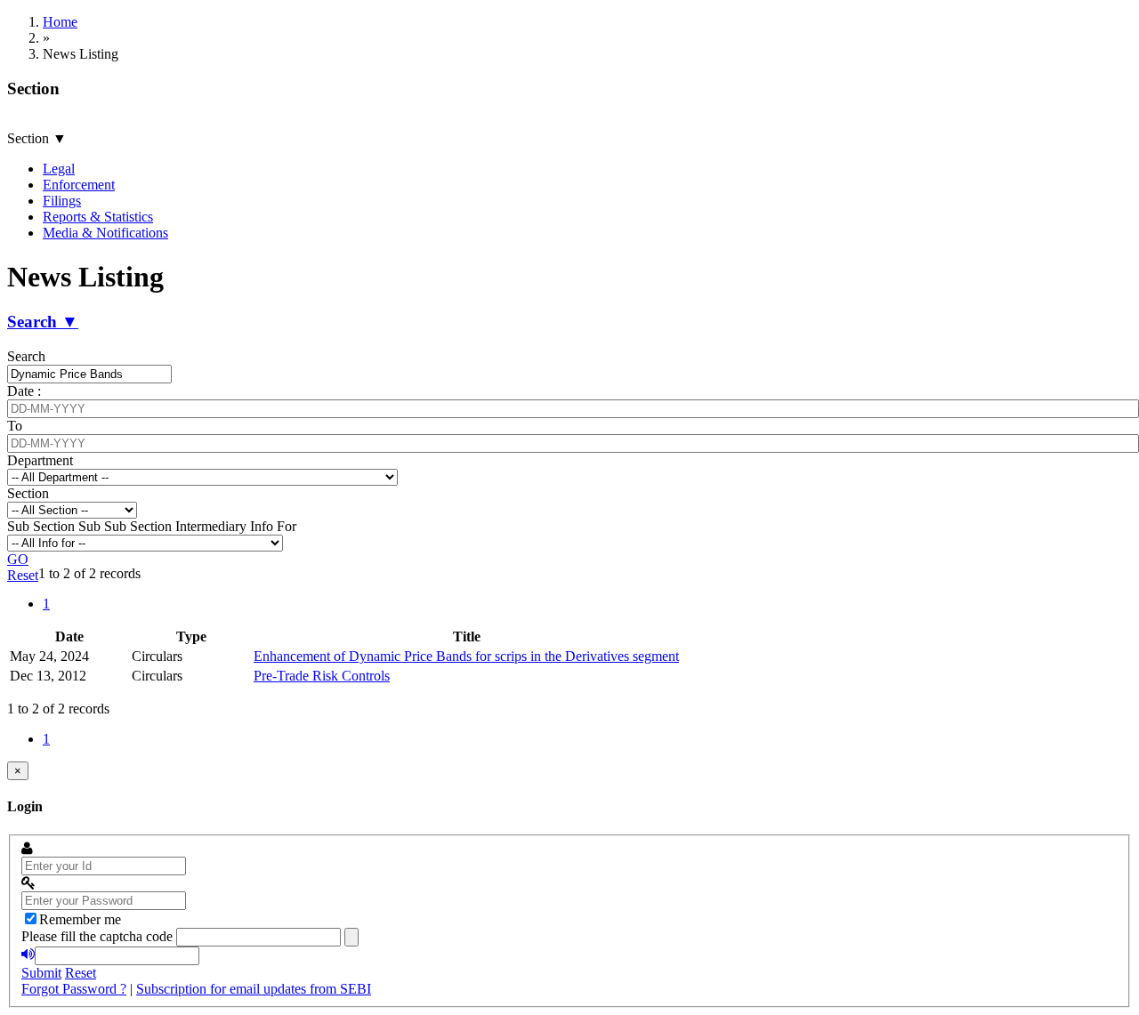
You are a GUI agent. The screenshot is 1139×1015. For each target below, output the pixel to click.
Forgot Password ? (73, 988)
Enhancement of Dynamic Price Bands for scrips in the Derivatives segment (466, 656)
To (14, 425)
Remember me (80, 919)
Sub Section (41, 526)
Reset (22, 575)
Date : (24, 391)
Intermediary (210, 526)
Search (26, 356)
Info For (273, 526)
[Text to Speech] (28, 955)
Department (40, 460)
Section (28, 493)
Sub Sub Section (125, 526)
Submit (41, 972)
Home (60, 21)
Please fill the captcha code (97, 936)
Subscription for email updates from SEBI (253, 988)
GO (17, 559)
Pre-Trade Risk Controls (322, 675)
